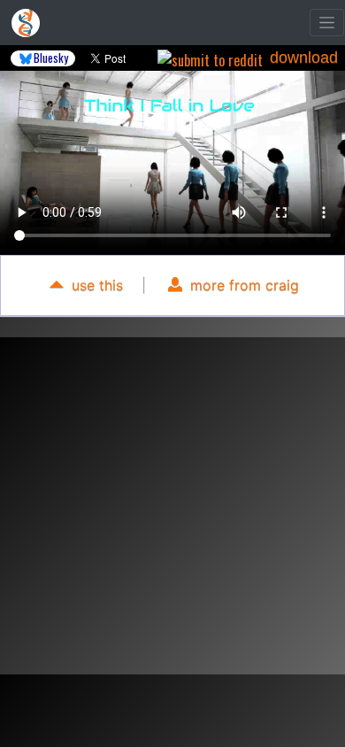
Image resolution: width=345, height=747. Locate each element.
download (304, 57)
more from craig (242, 285)
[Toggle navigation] (327, 22)
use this (95, 285)
